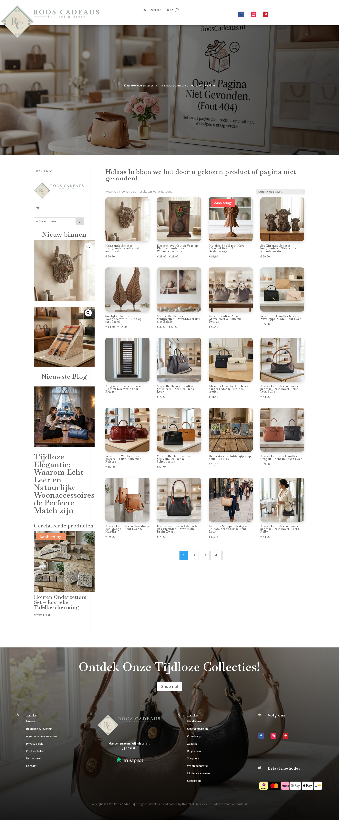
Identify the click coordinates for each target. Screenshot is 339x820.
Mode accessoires (198, 773)
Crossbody (194, 736)
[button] (88, 246)
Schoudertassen (197, 729)
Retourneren (34, 758)
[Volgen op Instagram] (253, 14)
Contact (31, 766)
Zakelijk (192, 743)
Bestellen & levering (39, 729)
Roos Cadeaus (124, 804)
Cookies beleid (35, 751)
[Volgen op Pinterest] (265, 14)
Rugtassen (194, 751)
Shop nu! (169, 686)
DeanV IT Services (194, 804)
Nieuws (31, 721)
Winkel (154, 10)
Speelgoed (194, 781)
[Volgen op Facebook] (241, 14)
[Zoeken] (80, 221)
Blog (170, 10)
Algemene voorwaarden (41, 736)
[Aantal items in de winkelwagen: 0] (37, 208)
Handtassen (194, 721)
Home (37, 170)
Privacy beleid (34, 743)
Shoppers (193, 758)
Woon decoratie (197, 766)
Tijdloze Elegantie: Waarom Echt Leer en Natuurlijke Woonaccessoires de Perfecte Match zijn (64, 483)
